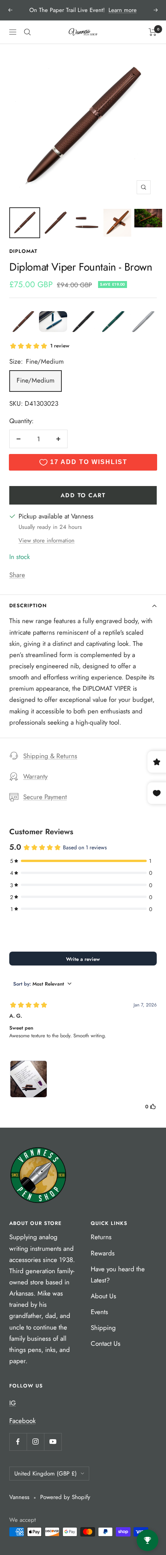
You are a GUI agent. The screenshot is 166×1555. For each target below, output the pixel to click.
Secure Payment (45, 796)
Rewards (103, 1253)
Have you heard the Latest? (118, 1274)
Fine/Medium (35, 380)
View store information (47, 540)
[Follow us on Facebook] (18, 1441)
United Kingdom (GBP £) (45, 1473)
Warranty (35, 776)
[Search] (27, 32)
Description (28, 605)
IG (12, 1403)
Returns (101, 1237)
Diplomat (23, 251)
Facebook (22, 1420)
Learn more (122, 10)
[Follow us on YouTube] (52, 1441)
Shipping (103, 1327)
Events (99, 1311)
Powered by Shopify (65, 1497)
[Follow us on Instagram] (35, 1441)
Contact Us (105, 1343)
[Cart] (153, 32)
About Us (103, 1296)
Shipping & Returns (50, 756)
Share (17, 574)
